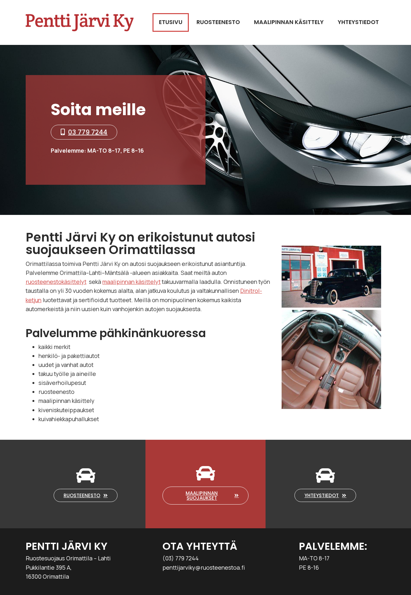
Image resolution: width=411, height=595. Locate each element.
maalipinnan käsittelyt (131, 281)
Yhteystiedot (358, 22)
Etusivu (170, 22)
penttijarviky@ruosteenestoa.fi (203, 567)
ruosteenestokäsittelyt (56, 281)
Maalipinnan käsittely (289, 22)
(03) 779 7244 (180, 558)
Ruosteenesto (218, 22)
